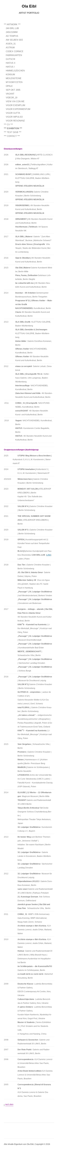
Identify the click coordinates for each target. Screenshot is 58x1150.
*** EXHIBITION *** (13, 128)
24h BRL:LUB (12, 28)
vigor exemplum (15, 105)
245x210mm (12, 32)
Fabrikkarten (14, 55)
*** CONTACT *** (12, 136)
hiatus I (10, 67)
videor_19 (11, 97)
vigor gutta (13, 113)
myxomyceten (14, 82)
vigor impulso (14, 117)
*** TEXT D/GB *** (12, 132)
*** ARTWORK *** (12, 24)
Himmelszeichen (15, 70)
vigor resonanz (15, 120)
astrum (10, 47)
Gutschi (10, 59)
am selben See (14, 40)
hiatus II (10, 63)
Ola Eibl (29, 6)
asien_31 (11, 44)
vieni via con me (15, 101)
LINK (49, 555)
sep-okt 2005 (13, 90)
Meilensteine (13, 78)
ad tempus (12, 36)
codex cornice (14, 51)
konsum (10, 74)
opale (9, 86)
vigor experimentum (18, 109)
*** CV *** (8, 124)
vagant (10, 94)
